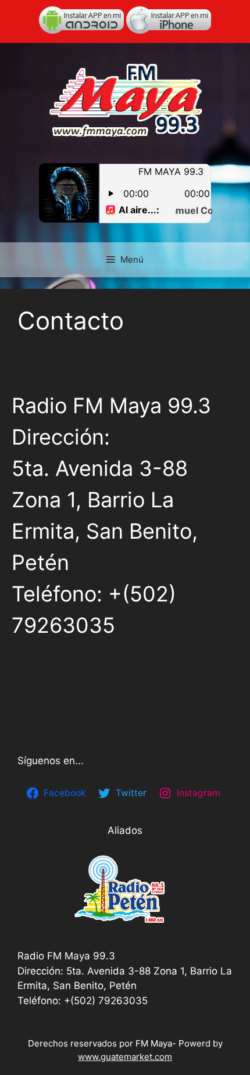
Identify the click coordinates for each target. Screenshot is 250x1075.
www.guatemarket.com (125, 1056)
